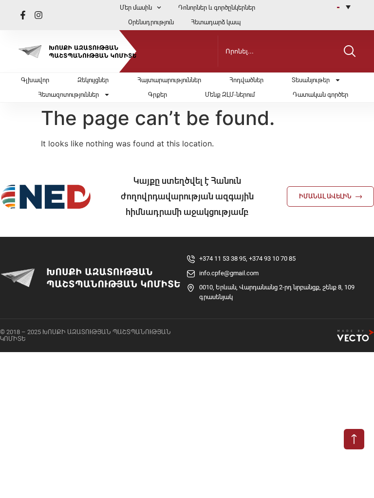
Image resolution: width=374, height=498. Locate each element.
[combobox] (278, 51)
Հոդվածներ (246, 80)
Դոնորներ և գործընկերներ (216, 7)
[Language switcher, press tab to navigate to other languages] (343, 6)
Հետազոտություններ (68, 94)
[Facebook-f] (23, 15)
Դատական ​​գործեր (320, 94)
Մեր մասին (136, 7)
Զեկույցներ (93, 80)
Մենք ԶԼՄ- (230, 94)
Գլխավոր (35, 80)
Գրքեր (157, 94)
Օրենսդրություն (151, 22)
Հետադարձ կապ (216, 22)
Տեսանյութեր (311, 80)
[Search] (349, 51)
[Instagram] (38, 15)
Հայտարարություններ (169, 80)
